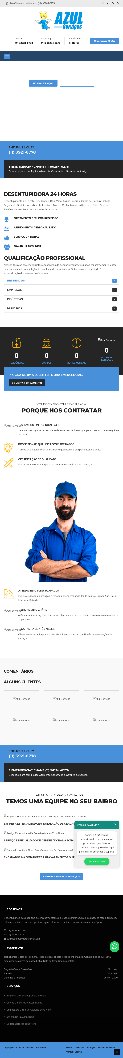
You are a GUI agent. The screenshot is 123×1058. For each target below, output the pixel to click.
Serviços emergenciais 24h (40, 425)
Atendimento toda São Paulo (38, 590)
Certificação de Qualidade (37, 459)
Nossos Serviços (43, 83)
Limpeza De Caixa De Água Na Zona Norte (29, 1009)
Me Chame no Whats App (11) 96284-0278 (32, 3)
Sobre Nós (79, 1048)
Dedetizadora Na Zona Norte (21, 1023)
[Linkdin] (118, 3)
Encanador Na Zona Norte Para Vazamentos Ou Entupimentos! (49, 857)
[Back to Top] (117, 1052)
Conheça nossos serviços (61, 876)
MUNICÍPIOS (14, 308)
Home (69, 1048)
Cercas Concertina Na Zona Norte (24, 1002)
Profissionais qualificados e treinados (46, 444)
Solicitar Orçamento (77, 83)
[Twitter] (108, 3)
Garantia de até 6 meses (38, 629)
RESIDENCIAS (16, 280)
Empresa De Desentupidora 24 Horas (26, 995)
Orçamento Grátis (104, 41)
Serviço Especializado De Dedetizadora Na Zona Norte (43, 840)
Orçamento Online (97, 861)
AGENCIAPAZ (39, 1048)
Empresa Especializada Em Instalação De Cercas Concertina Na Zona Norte (59, 823)
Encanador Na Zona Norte (20, 1016)
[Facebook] (103, 3)
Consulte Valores (74, 1052)
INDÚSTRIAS (15, 299)
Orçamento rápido (106, 1048)
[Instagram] (113, 3)
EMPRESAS (14, 290)
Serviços (91, 1048)
